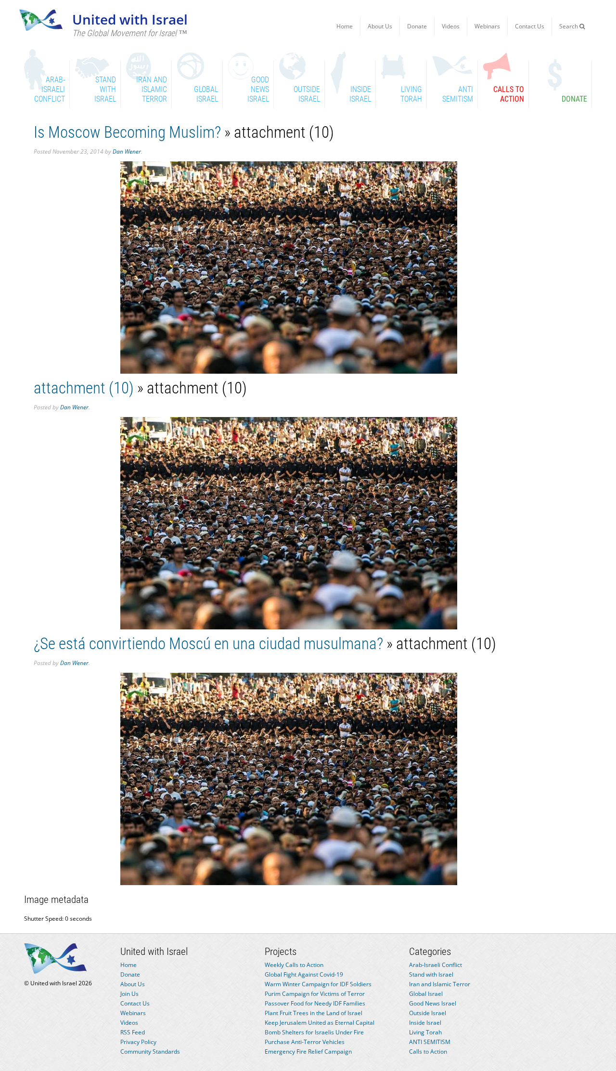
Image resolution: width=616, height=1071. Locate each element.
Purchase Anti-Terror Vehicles (305, 1042)
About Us (380, 26)
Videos (451, 26)
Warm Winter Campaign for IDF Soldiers (318, 984)
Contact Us (529, 26)
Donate (417, 26)
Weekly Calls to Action (294, 965)
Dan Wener (127, 151)
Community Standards (150, 1051)
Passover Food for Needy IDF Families (315, 1003)
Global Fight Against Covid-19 (304, 974)
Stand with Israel (431, 974)
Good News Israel (432, 1003)
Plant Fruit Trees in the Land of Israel (313, 1013)
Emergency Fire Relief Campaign (308, 1051)
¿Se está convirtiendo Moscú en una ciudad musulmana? (208, 643)
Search (569, 26)
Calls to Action (428, 1051)
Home (344, 26)
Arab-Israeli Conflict (435, 965)
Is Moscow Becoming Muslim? (127, 132)
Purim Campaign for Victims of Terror (315, 994)
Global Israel (426, 994)
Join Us (129, 994)
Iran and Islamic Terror (439, 984)
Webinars (487, 26)
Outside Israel (427, 1013)
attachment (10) (84, 388)
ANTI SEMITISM (429, 1042)
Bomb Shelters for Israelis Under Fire (314, 1032)
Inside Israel (425, 1023)
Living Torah (425, 1032)
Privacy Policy (138, 1042)
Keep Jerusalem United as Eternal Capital (319, 1023)
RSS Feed (132, 1032)
